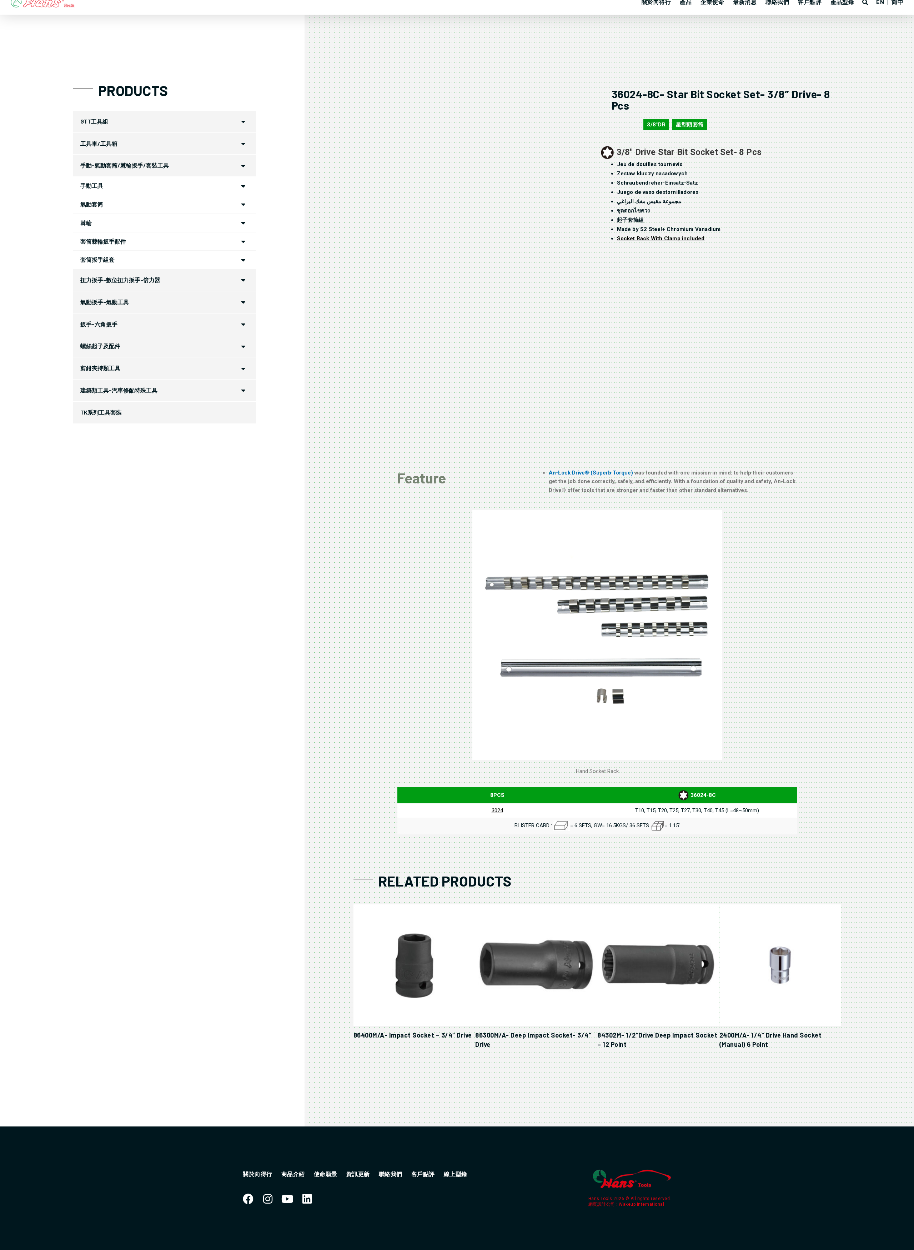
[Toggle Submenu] (243, 121)
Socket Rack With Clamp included (661, 238)
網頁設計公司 (602, 1204)
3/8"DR (656, 124)
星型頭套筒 (690, 124)
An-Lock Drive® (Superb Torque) (591, 473)
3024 (497, 810)
